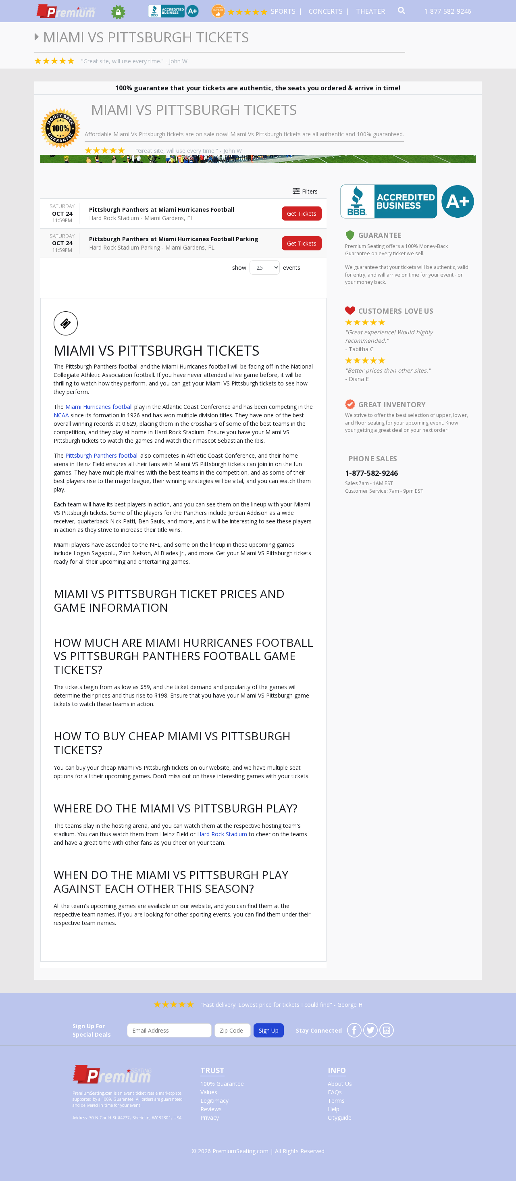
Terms (336, 1100)
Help (333, 1109)
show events (266, 267)
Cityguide (340, 1117)
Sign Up (269, 1030)
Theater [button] (371, 11)
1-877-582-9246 (448, 11)
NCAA (61, 415)
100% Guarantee (222, 1083)
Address (80, 1118)
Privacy (209, 1117)
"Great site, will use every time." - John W (134, 61)
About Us (340, 1083)
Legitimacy (214, 1100)
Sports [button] (284, 11)
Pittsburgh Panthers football (102, 455)
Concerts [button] (326, 11)
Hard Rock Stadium (222, 834)
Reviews (211, 1109)
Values (208, 1092)
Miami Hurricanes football (99, 406)
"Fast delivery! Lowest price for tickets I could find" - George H (281, 1004)
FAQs (335, 1092)
